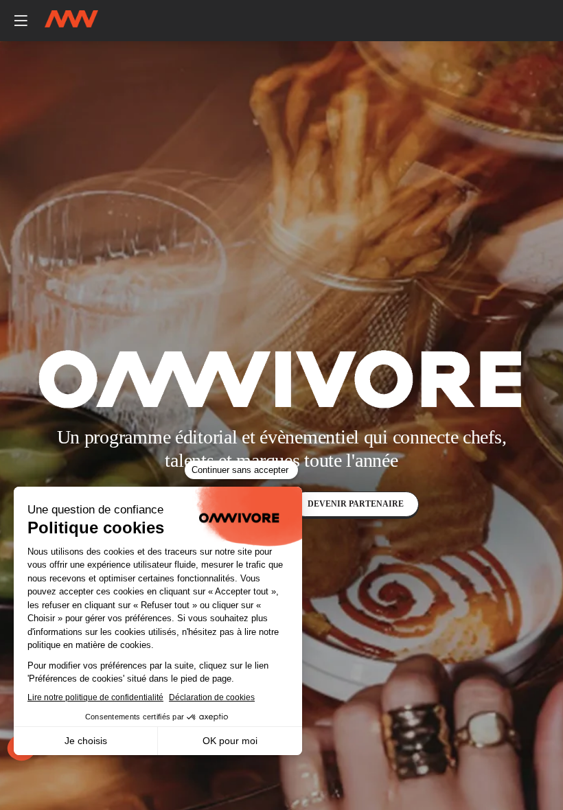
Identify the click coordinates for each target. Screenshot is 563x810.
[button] (20, 20)
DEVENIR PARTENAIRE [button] (356, 504)
